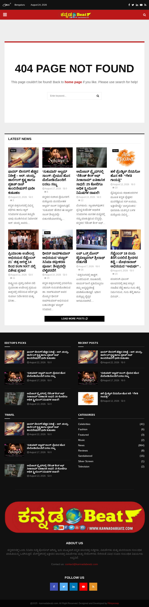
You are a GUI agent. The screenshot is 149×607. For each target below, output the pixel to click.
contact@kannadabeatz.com (81, 564)
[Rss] (93, 587)
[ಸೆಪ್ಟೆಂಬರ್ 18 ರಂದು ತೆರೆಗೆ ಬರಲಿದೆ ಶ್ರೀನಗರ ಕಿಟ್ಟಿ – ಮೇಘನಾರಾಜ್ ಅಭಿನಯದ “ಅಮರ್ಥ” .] (125, 239)
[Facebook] (54, 587)
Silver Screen (85, 461)
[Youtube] (83, 587)
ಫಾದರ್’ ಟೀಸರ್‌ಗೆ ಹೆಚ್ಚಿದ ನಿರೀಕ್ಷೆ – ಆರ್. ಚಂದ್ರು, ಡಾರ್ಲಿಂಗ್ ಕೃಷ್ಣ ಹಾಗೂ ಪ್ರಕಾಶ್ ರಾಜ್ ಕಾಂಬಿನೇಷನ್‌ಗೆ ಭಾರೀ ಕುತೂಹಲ (48, 355)
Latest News (19, 139)
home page (73, 82)
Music (81, 440)
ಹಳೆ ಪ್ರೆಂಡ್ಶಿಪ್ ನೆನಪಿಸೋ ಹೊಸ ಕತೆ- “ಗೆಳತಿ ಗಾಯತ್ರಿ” (125, 176)
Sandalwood (85, 455)
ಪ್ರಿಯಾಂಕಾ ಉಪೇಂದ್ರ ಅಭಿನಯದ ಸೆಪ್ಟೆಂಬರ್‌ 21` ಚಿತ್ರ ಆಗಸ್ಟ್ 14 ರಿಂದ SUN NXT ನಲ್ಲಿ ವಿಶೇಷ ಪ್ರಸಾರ (21, 262)
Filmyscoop (113, 603)
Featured (83, 434)
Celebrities (84, 424)
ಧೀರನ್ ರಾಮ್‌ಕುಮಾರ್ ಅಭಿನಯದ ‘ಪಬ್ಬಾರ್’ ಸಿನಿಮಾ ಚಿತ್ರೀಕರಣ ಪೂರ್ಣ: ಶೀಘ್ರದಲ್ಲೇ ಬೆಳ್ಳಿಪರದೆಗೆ (56, 262)
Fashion (82, 429)
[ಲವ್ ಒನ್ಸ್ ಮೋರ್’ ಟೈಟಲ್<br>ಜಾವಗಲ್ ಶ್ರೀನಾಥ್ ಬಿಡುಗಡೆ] (91, 239)
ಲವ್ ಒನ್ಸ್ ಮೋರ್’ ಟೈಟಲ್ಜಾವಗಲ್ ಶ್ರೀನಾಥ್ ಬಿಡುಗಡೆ (90, 258)
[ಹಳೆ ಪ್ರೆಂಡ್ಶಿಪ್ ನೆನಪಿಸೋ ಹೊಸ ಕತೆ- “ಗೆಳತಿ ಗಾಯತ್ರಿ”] (125, 157)
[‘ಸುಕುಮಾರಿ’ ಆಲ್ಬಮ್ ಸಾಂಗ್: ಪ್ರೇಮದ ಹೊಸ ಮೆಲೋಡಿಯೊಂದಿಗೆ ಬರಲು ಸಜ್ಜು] (57, 157)
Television (83, 466)
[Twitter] (64, 587)
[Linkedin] (74, 587)
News (13, 151)
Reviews (83, 450)
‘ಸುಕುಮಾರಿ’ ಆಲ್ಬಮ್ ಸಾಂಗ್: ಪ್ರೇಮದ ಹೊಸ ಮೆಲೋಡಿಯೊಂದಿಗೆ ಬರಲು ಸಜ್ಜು (46, 374)
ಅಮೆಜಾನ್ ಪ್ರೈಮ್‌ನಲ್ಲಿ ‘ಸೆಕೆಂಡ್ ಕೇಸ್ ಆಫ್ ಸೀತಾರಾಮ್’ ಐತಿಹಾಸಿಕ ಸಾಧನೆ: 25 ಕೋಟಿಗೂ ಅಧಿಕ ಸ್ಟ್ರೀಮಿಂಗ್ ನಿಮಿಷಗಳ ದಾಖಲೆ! (47, 396)
